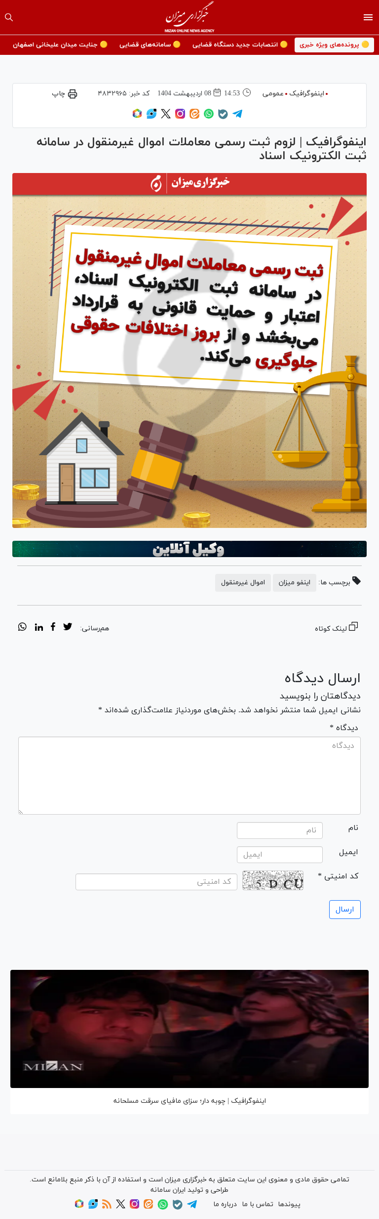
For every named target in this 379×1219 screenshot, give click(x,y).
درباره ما (225, 1204)
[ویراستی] (151, 117)
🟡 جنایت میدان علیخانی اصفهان (60, 45)
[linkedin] (39, 628)
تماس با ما (257, 1204)
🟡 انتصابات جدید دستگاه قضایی (240, 45)
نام (353, 828)
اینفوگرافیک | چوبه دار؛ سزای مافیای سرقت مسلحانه (190, 1101)
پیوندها (289, 1204)
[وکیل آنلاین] (189, 549)
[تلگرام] (237, 117)
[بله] (223, 117)
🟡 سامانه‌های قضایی (150, 45)
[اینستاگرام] (180, 117)
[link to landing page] (190, 17)
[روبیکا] (137, 117)
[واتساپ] (209, 117)
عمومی (273, 93)
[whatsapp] (22, 628)
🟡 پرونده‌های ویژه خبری (334, 45)
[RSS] (107, 1207)
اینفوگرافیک (306, 93)
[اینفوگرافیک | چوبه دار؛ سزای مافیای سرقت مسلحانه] (189, 1029)
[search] (9, 17)
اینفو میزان (294, 582)
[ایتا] (194, 117)
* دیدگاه (344, 728)
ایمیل (348, 852)
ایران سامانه (168, 1190)
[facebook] (53, 628)
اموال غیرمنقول (243, 582)
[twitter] (67, 628)
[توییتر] (166, 117)
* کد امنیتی (338, 876)
